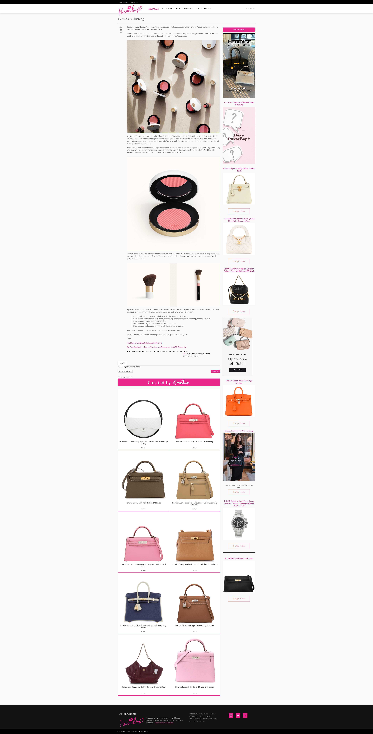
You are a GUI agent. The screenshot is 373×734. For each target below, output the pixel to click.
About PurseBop (123, 2)
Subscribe (219, 730)
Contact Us (134, 2)
